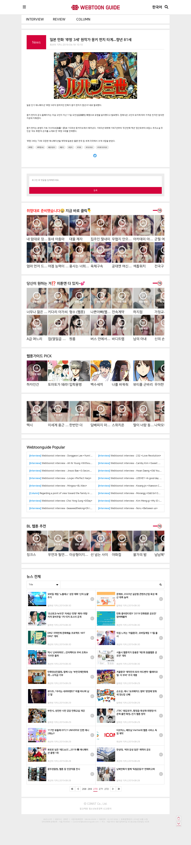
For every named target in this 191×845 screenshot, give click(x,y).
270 (95, 789)
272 (106, 789)
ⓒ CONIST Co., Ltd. (95, 803)
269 (90, 789)
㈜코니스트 (47, 819)
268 (84, 789)
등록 (95, 190)
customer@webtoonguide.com (86, 822)
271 (101, 789)
